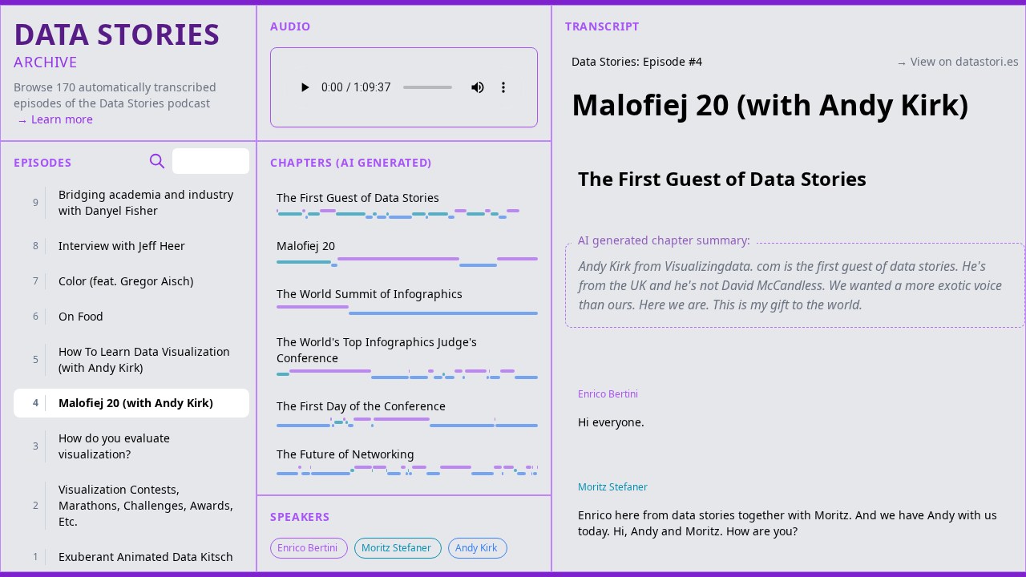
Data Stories (131, 103)
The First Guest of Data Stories (722, 178)
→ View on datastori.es (957, 61)
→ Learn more (53, 119)
